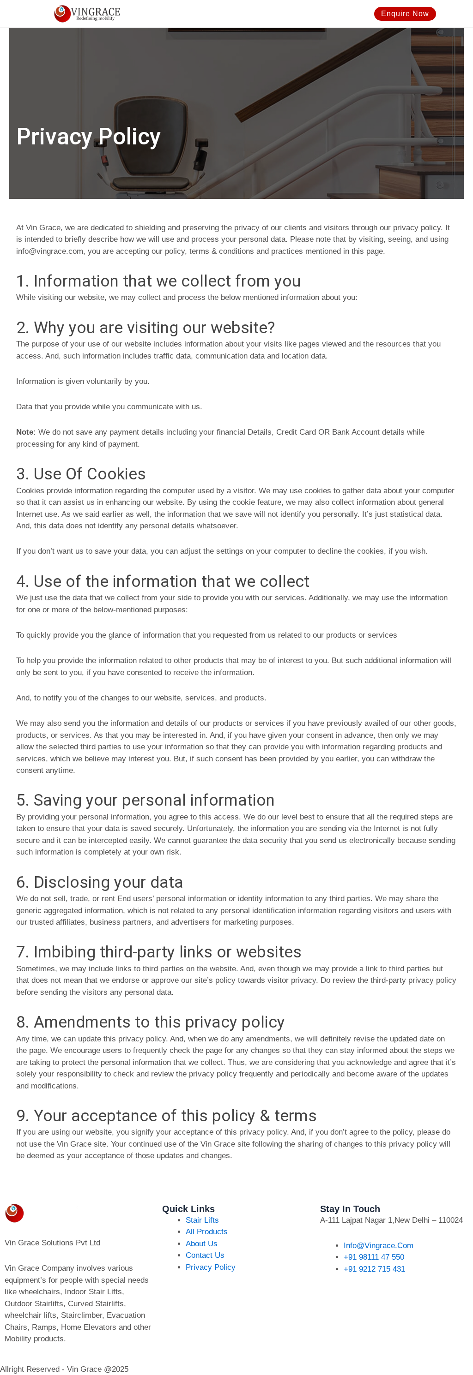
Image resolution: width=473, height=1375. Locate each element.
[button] (367, 13)
